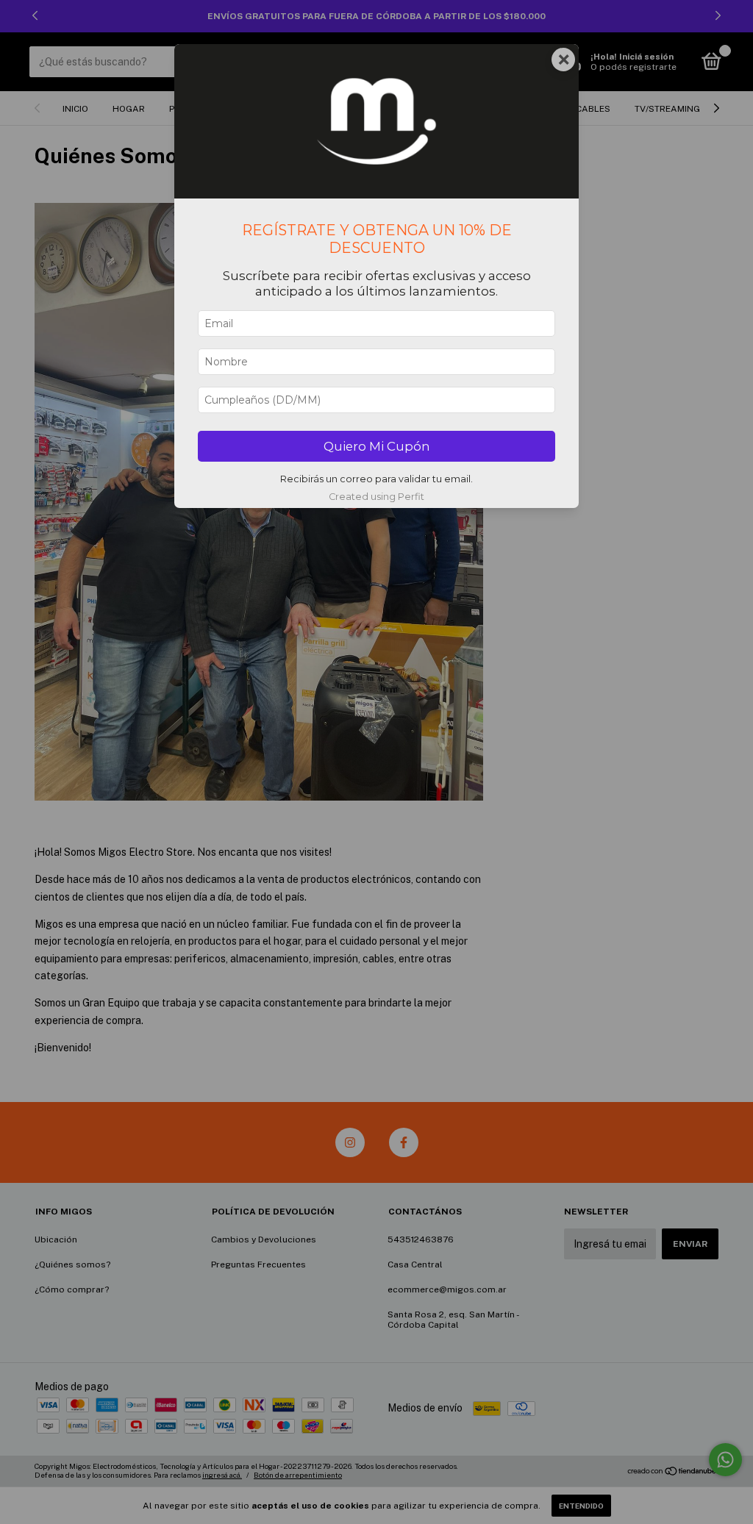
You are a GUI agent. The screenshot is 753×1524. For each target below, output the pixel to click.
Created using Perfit (376, 496)
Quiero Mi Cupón (377, 446)
